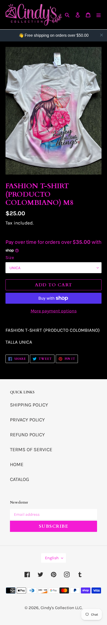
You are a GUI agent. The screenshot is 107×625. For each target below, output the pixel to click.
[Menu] (98, 14)
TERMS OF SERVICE (31, 449)
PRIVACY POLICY (27, 420)
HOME (16, 464)
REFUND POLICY (27, 435)
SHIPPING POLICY (29, 405)
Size (9, 257)
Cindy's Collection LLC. (61, 607)
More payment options (54, 311)
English (52, 557)
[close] (101, 35)
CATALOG (19, 479)
